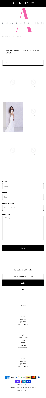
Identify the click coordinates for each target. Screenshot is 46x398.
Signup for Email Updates (23, 270)
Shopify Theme (15, 387)
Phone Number (8, 203)
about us (23, 319)
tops (23, 340)
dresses (23, 345)
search (22, 317)
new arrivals (23, 337)
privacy (23, 322)
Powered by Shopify (23, 390)
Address (23, 306)
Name (4, 182)
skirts (23, 343)
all (23, 335)
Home (4, 36)
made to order (23, 348)
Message (6, 214)
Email (4, 193)
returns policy (23, 324)
